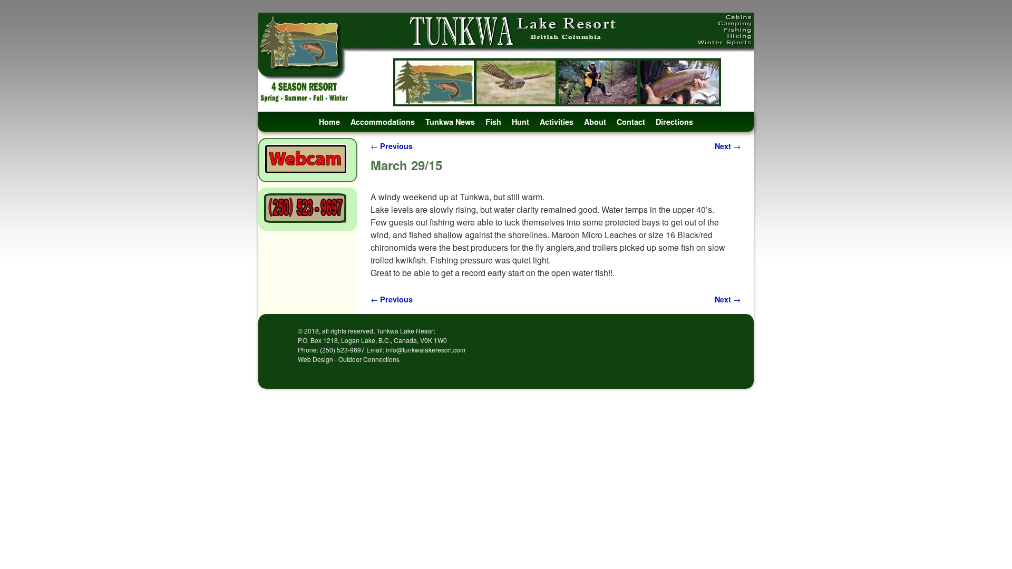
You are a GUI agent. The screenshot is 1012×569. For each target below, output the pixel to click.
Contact (631, 121)
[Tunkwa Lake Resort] (506, 62)
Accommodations (383, 121)
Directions (674, 121)
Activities (556, 121)
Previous (392, 146)
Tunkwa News (450, 121)
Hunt (520, 121)
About (595, 121)
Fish (493, 121)
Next (728, 146)
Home (329, 121)
